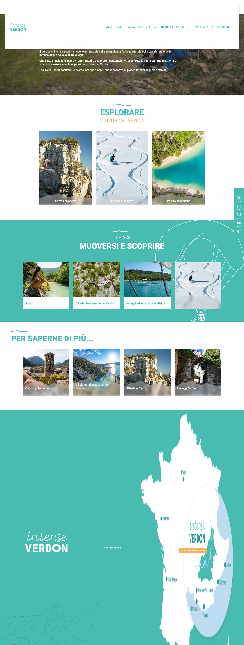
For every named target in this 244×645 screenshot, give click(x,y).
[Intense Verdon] (16, 27)
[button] (114, 27)
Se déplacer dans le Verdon (193, 550)
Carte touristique (112, 547)
